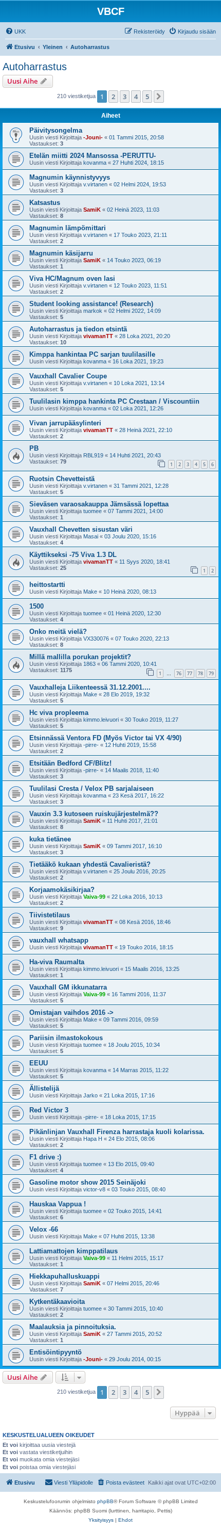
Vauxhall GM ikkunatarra (68, 987)
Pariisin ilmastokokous (66, 1038)
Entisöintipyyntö (55, 1352)
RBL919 (93, 455)
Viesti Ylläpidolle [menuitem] (73, 1482)
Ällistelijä (44, 1088)
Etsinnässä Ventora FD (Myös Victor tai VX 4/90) (105, 738)
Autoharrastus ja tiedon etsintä (78, 329)
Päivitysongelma (55, 130)
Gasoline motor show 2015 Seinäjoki (87, 1182)
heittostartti (47, 584)
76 (178, 673)
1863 (89, 664)
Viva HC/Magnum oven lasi (72, 278)
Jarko (90, 1095)
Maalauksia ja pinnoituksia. (72, 1327)
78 (200, 673)
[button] (159, 96)
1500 (36, 606)
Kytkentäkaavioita (57, 1301)
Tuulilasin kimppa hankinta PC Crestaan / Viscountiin (114, 401)
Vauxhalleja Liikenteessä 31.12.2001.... (90, 687)
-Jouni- (93, 137)
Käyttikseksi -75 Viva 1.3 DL (73, 555)
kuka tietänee (50, 839)
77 (189, 673)
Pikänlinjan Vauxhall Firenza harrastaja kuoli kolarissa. (117, 1132)
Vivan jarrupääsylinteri (65, 423)
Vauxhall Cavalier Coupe (68, 376)
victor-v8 (94, 1189)
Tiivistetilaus (49, 915)
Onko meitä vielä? (58, 631)
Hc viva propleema (58, 712)
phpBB (105, 1501)
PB (34, 448)
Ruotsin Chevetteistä (62, 479)
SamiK (92, 209)
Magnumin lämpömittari (67, 228)
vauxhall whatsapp (58, 940)
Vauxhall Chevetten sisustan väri (81, 529)
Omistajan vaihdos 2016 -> (71, 1012)
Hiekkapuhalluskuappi (64, 1276)
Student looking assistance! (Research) (91, 304)
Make (90, 591)
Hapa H (92, 1139)
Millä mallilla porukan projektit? (80, 657)
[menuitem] (15, 31)
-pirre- (91, 745)
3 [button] (124, 96)
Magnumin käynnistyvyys (69, 177)
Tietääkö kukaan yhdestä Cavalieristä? (90, 864)
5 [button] (147, 96)
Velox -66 (43, 1229)
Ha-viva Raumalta (56, 962)
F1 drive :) (45, 1157)
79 (211, 673)
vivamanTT (98, 336)
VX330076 (96, 638)
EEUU (38, 1063)
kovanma (94, 163)
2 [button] (113, 96)
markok (92, 311)
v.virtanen (95, 184)
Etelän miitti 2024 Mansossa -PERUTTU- (92, 156)
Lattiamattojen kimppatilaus (73, 1251)
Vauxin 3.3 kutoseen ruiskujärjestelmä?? (93, 814)
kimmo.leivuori (101, 719)
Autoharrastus (35, 66)
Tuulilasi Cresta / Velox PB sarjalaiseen (91, 788)
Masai (90, 536)
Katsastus (44, 202)
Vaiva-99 (94, 897)
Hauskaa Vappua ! (57, 1204)
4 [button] (136, 96)
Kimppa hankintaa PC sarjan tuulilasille (92, 354)
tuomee (92, 511)
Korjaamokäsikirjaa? (62, 890)
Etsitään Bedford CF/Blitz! (70, 763)
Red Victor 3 (48, 1110)
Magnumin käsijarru (61, 253)
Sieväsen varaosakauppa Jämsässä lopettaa (99, 504)
